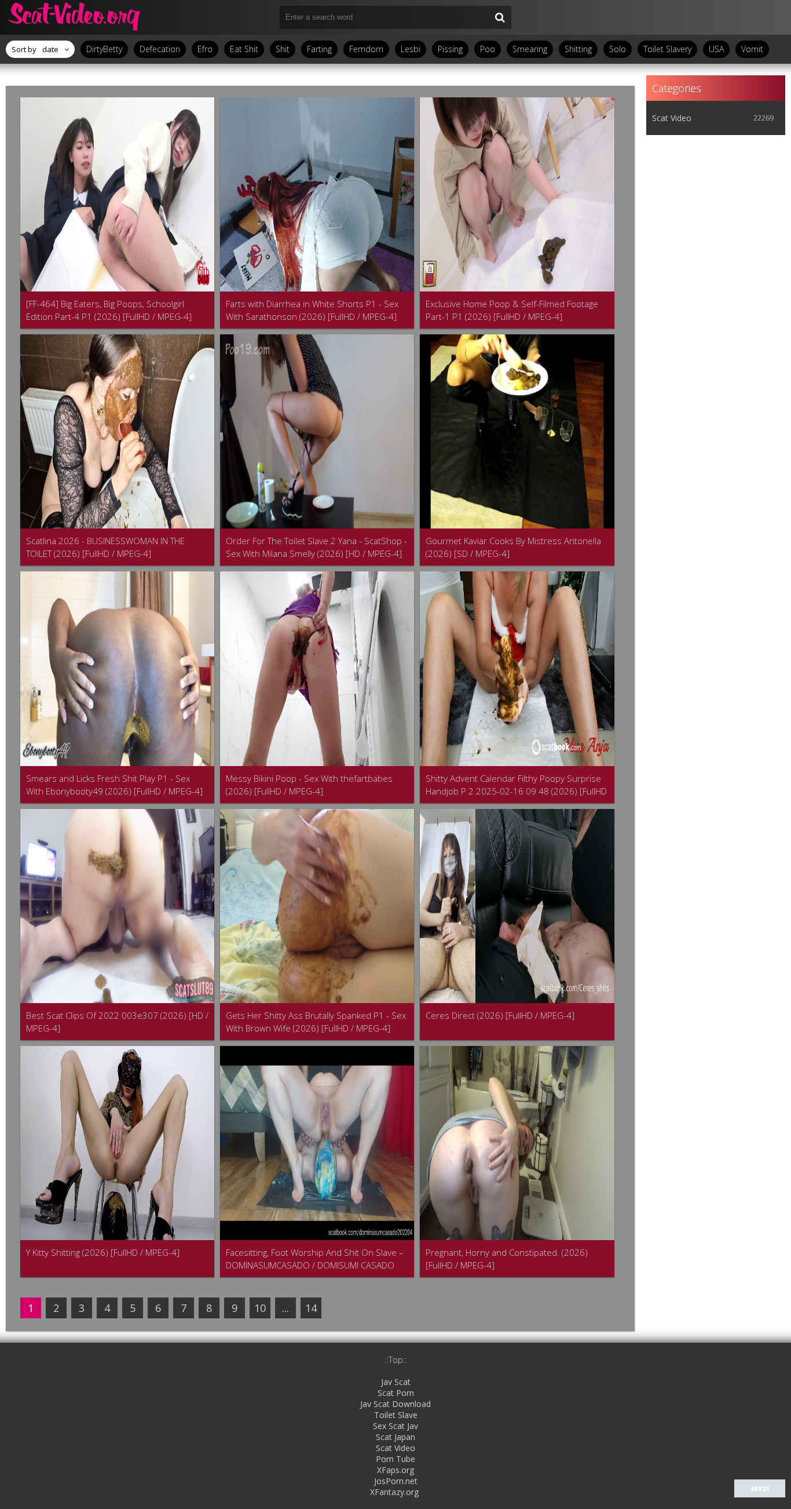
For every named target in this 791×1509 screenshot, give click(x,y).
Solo (617, 48)
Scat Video (671, 117)
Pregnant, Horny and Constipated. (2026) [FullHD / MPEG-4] (507, 1258)
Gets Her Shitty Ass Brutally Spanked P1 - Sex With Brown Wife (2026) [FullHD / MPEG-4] (316, 1021)
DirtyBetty (104, 48)
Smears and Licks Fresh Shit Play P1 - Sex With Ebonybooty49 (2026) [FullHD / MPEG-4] (114, 784)
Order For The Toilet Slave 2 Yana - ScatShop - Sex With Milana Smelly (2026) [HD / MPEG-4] (316, 547)
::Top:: (396, 1359)
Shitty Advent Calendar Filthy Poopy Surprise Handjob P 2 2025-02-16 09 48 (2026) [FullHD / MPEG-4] (516, 784)
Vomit (752, 48)
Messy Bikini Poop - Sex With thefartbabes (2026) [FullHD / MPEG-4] (309, 784)
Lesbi (410, 48)
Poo (487, 48)
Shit (283, 48)
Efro (205, 48)
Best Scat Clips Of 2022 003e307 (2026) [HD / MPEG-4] (117, 1021)
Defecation (160, 48)
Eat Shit (244, 48)
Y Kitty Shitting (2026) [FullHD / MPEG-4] (103, 1252)
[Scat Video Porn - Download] (75, 17)
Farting (319, 48)
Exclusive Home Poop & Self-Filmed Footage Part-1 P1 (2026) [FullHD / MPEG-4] (512, 310)
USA (716, 48)
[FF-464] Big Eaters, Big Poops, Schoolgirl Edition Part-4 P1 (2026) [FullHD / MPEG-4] (109, 310)
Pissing (450, 48)
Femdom (366, 48)
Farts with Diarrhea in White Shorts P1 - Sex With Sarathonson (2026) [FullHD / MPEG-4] (312, 310)
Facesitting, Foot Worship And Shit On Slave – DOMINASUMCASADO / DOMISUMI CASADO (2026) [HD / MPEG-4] (315, 1258)
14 (311, 1308)
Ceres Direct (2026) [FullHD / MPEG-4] (500, 1015)
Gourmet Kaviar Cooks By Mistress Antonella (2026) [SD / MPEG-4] (513, 547)
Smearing (529, 48)
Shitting (578, 48)
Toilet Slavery (667, 48)
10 (260, 1308)
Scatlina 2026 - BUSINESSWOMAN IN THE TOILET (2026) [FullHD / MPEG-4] (105, 547)
